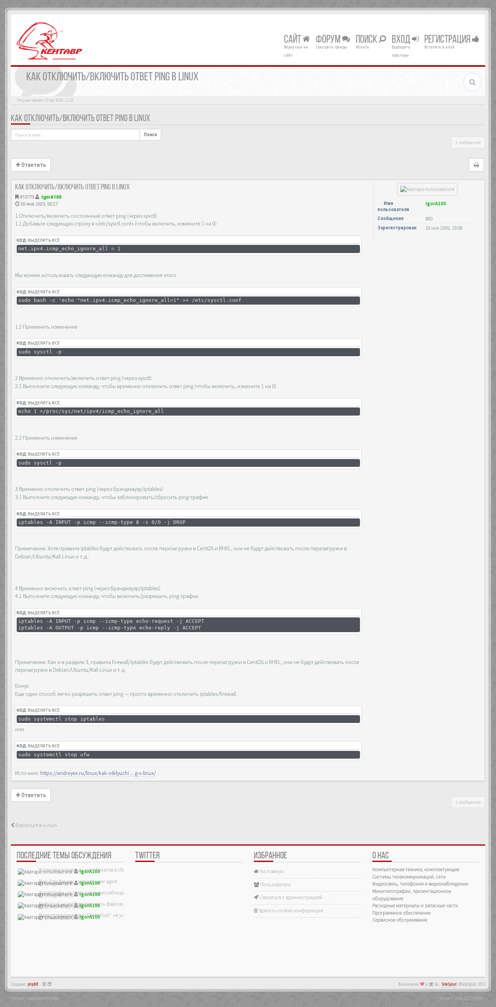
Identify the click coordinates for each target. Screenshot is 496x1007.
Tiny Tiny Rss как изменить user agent (78, 881)
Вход (402, 40)
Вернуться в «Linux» (35, 825)
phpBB (33, 984)
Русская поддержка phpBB (34, 998)
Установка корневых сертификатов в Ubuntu (86, 870)
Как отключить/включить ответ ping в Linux (80, 118)
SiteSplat (449, 984)
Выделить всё (44, 240)
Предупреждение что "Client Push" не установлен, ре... (97, 915)
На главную (271, 871)
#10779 (27, 197)
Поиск (367, 40)
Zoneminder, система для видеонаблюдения (86, 892)
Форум (329, 40)
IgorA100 (51, 197)
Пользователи (275, 884)
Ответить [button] (33, 165)
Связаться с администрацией (290, 897)
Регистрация (448, 40)
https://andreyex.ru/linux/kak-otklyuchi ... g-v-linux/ (98, 773)
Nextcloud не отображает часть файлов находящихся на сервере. (108, 904)
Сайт (293, 40)
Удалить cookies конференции (290, 910)
